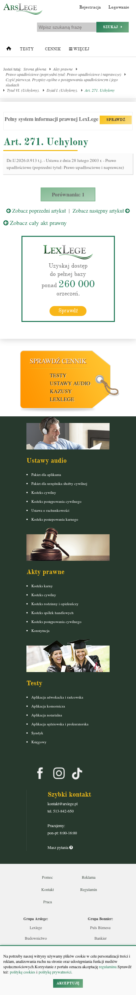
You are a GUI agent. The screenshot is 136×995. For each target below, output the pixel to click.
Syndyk (37, 732)
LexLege (62, 398)
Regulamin (88, 889)
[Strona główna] (8, 50)
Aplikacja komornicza (48, 706)
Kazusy (61, 391)
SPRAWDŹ (115, 120)
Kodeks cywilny (43, 492)
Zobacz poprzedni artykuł (38, 210)
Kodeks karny (42, 585)
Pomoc (47, 877)
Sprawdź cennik (58, 360)
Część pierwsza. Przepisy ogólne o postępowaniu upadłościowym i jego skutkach (62, 82)
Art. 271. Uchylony (100, 90)
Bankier (100, 938)
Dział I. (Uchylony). (62, 90)
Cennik (53, 49)
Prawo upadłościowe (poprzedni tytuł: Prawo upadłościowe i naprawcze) (63, 74)
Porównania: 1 (68, 194)
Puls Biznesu (100, 927)
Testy (27, 49)
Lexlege (36, 927)
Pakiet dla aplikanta (46, 474)
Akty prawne (63, 69)
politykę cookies (22, 971)
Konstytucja (40, 630)
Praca (47, 901)
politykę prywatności (55, 971)
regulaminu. (108, 966)
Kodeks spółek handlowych (52, 612)
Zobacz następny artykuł (99, 210)
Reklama (88, 877)
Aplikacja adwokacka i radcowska (57, 697)
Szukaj (112, 27)
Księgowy (39, 741)
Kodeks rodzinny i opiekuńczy (55, 603)
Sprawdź (68, 310)
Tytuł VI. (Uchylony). (23, 90)
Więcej (80, 49)
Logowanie (118, 7)
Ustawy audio (70, 383)
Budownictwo (36, 938)
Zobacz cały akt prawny (37, 223)
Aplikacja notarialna (46, 714)
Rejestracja (90, 7)
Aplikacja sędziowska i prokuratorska (59, 723)
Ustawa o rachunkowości (50, 510)
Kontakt (47, 889)
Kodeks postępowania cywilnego (56, 501)
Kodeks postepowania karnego (54, 519)
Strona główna (34, 69)
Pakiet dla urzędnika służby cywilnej (59, 483)
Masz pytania (58, 847)
